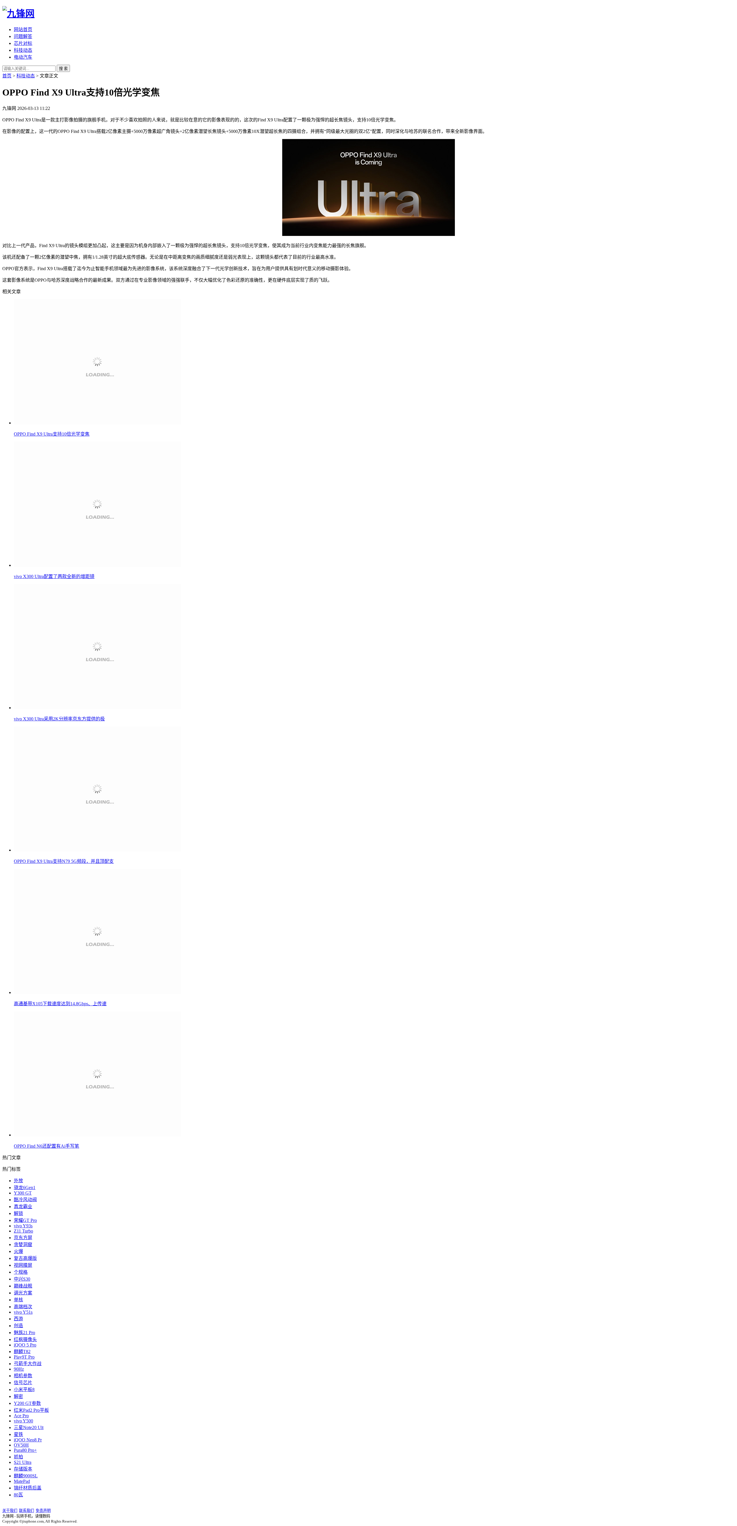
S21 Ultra (22, 1462)
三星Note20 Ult (28, 1427)
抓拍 (18, 1456)
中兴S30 (22, 1279)
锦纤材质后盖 (27, 1487)
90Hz (19, 1369)
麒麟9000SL (26, 1475)
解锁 (18, 1213)
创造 (18, 1325)
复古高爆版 (25, 1258)
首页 (7, 75)
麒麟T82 (22, 1351)
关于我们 (9, 1510)
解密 (18, 1396)
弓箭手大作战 (27, 1363)
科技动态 (23, 50)
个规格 (21, 1272)
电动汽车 (23, 57)
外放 (18, 1180)
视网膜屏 (23, 1265)
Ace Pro (21, 1415)
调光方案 (23, 1292)
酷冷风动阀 (25, 1199)
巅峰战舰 (23, 1285)
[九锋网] (18, 13)
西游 (18, 1318)
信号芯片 (23, 1382)
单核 (18, 1299)
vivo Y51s (23, 1312)
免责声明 (43, 1510)
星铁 (18, 1434)
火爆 (18, 1251)
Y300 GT (23, 1193)
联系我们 (26, 1510)
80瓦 (18, 1494)
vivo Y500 (23, 1420)
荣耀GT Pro (25, 1220)
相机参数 (23, 1375)
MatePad (22, 1481)
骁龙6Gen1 (24, 1187)
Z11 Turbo (23, 1231)
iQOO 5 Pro (25, 1344)
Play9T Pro (24, 1357)
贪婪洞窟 (23, 1244)
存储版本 (23, 1468)
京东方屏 (23, 1237)
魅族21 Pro (24, 1332)
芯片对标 (23, 43)
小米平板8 (24, 1389)
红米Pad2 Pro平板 (31, 1410)
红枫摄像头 (25, 1339)
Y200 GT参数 (27, 1403)
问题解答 (23, 36)
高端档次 (23, 1306)
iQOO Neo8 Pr (28, 1439)
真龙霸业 (23, 1206)
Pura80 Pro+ (25, 1450)
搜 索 (63, 68)
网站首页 (23, 29)
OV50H (21, 1445)
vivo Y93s (23, 1225)
